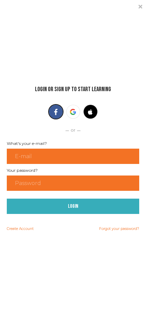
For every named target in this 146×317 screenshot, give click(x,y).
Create (20, 229)
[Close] (140, 6)
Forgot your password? (119, 229)
